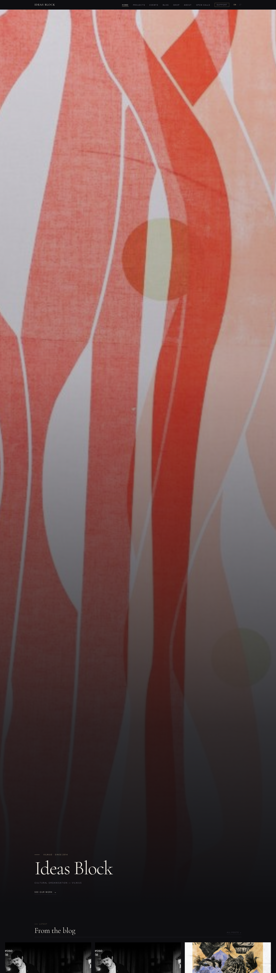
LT (240, 5)
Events (154, 5)
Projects (139, 5)
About (188, 5)
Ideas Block (44, 4)
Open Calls (203, 5)
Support (222, 5)
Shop (176, 5)
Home (125, 5)
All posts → (234, 932)
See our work (43, 892)
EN (235, 5)
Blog (166, 5)
